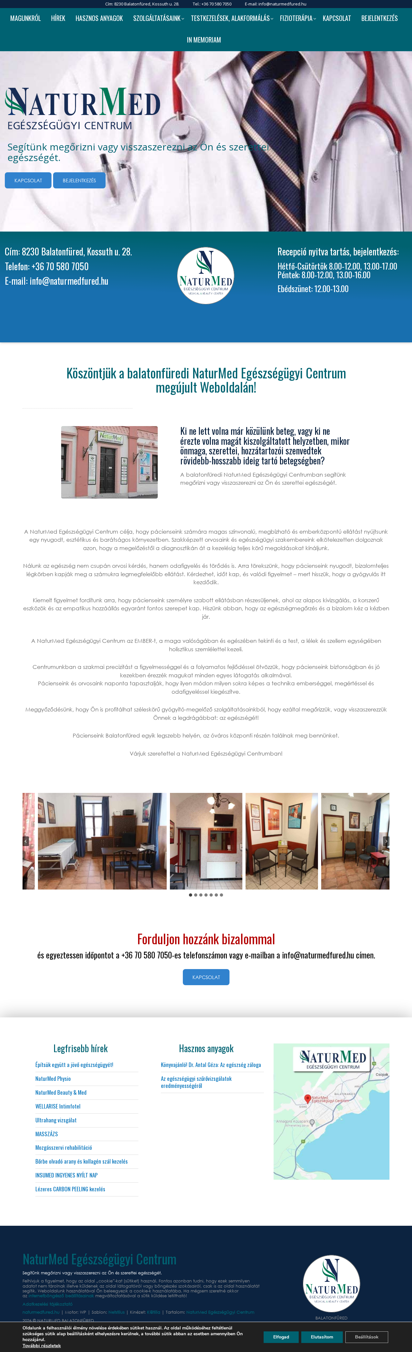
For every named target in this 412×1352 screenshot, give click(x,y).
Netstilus (117, 1312)
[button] (102, 841)
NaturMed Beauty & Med (61, 1092)
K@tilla (154, 1312)
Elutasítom (322, 1337)
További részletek (42, 1345)
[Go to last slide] (26, 841)
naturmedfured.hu (42, 1312)
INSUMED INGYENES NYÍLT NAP (66, 1175)
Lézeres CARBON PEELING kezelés (70, 1189)
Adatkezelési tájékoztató (48, 1304)
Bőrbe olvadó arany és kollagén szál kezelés (81, 1161)
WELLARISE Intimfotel (57, 1106)
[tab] (190, 895)
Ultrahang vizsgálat (56, 1120)
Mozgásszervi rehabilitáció (63, 1147)
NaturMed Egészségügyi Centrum (220, 1312)
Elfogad (281, 1337)
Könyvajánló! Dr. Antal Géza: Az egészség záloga (211, 1065)
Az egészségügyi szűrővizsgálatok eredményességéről (196, 1082)
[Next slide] (386, 841)
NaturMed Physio (53, 1078)
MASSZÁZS (46, 1134)
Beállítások (367, 1337)
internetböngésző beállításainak (61, 1296)
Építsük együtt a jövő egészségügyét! (74, 1065)
